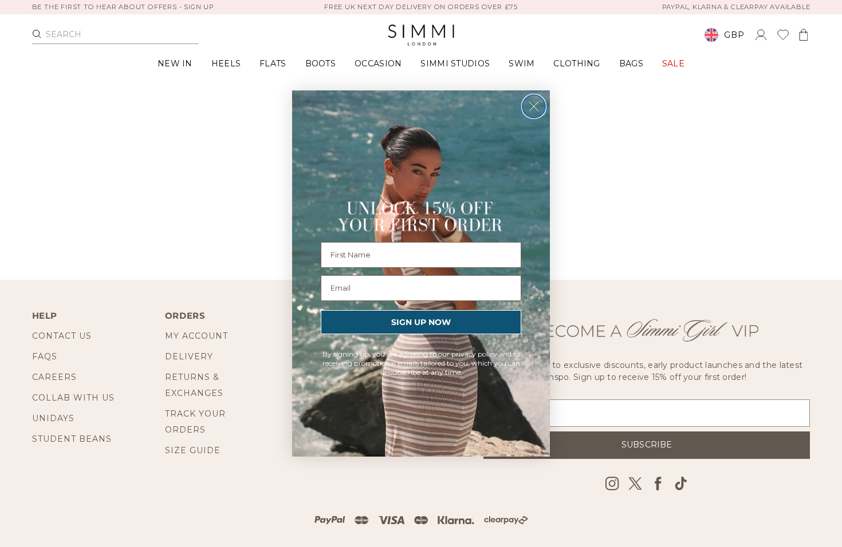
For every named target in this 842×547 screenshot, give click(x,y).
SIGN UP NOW (421, 322)
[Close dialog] (533, 106)
